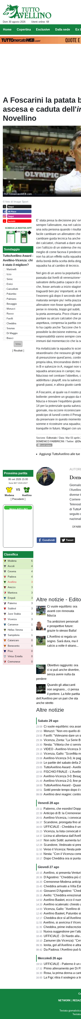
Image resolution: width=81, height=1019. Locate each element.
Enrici (10, 284)
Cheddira (11, 323)
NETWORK (64, 1000)
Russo (10, 313)
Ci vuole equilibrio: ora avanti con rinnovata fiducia (62, 611)
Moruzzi (11, 308)
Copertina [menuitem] (24, 29)
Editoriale (52, 437)
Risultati (18, 350)
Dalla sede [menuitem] (62, 29)
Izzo (9, 274)
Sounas (11, 328)
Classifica (11, 554)
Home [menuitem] (7, 29)
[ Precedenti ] (18, 499)
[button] (18, 344)
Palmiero (11, 299)
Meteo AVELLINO (18, 509)
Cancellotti (12, 289)
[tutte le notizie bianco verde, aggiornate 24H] (27, 11)
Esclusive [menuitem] (43, 29)
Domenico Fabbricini (50, 441)
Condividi (48, 540)
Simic (10, 279)
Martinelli (11, 269)
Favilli (10, 318)
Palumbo (11, 293)
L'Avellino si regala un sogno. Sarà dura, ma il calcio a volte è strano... (62, 641)
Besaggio (12, 303)
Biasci (10, 338)
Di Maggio (12, 333)
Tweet (69, 540)
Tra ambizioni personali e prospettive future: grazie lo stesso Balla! (62, 626)
